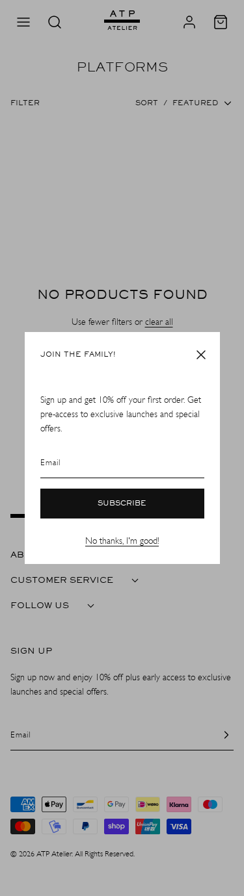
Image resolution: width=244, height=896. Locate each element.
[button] (201, 355)
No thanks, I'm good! (122, 540)
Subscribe (122, 503)
